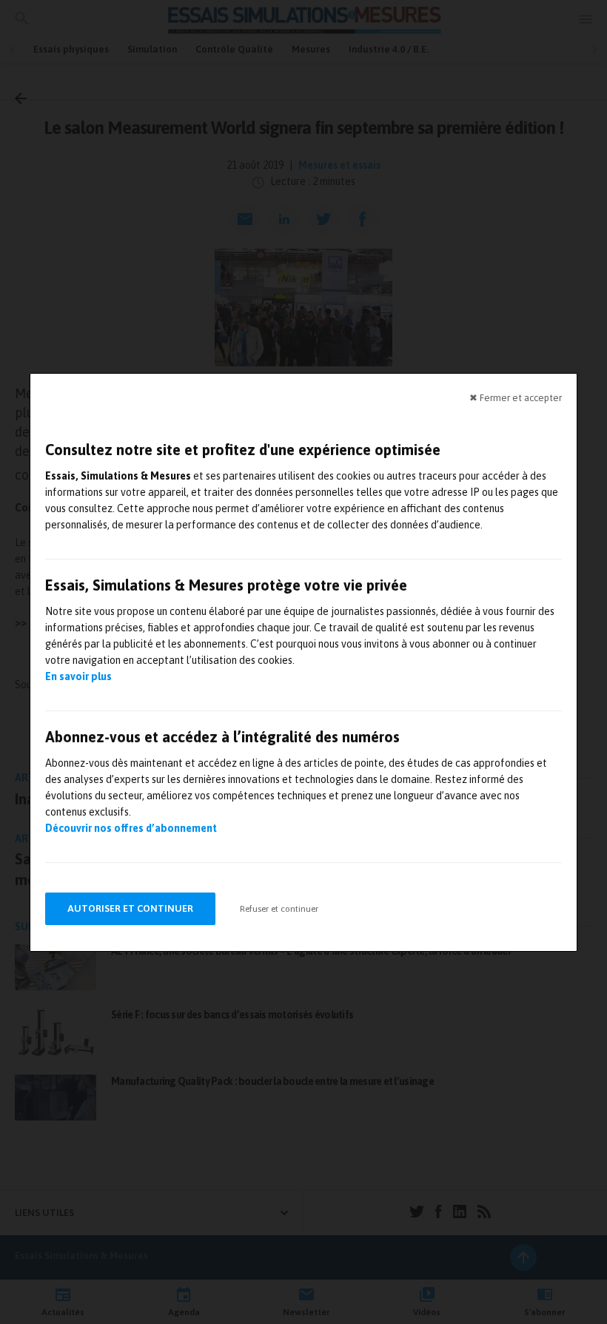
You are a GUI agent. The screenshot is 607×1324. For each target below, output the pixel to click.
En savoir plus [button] (78, 676)
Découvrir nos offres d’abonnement (131, 828)
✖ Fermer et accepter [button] (515, 397)
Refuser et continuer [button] (279, 909)
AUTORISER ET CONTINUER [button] (130, 908)
